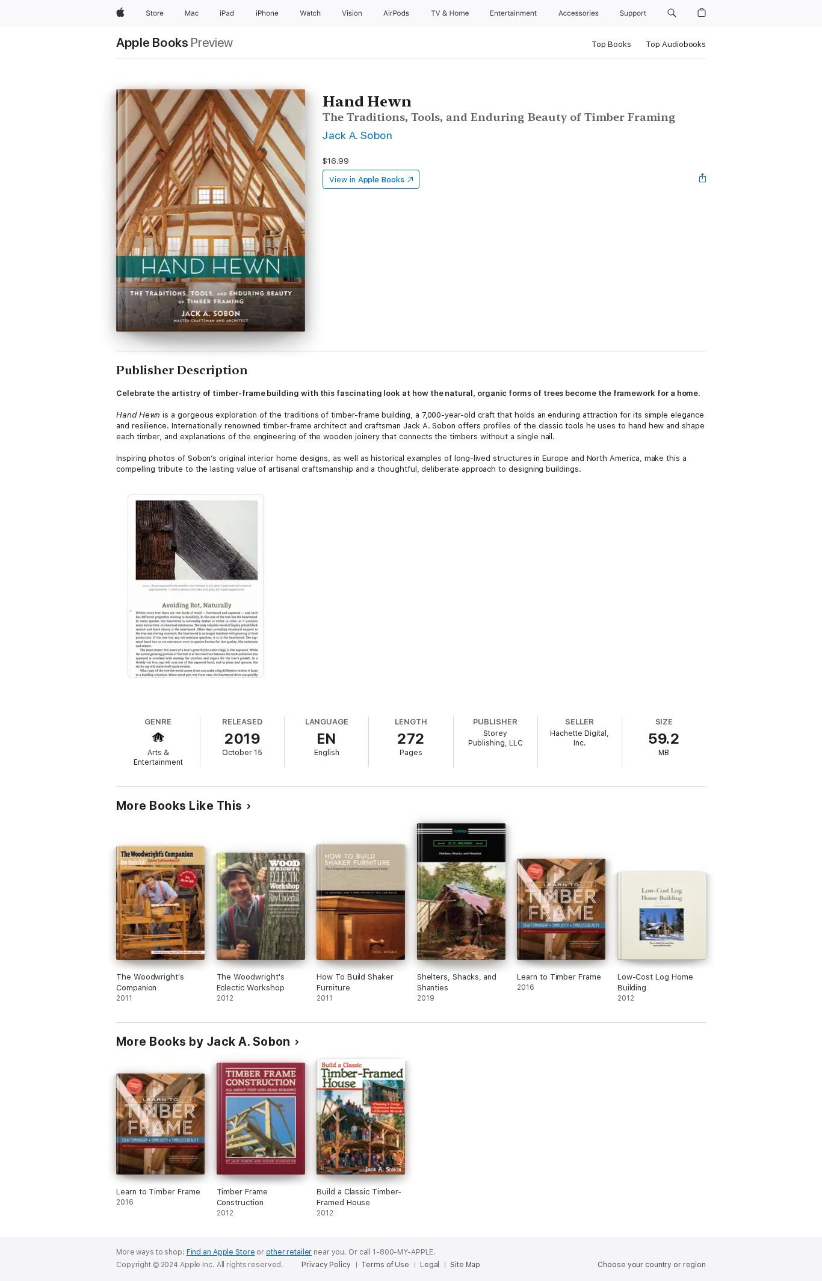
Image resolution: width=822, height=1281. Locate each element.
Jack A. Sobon (357, 135)
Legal (429, 1265)
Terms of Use (385, 1265)
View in (366, 179)
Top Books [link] (611, 44)
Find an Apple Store (221, 1252)
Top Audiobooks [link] (676, 44)
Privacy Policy (325, 1265)
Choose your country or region (652, 1265)
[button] (672, 13)
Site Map (465, 1265)
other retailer (289, 1252)
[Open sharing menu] (703, 179)
